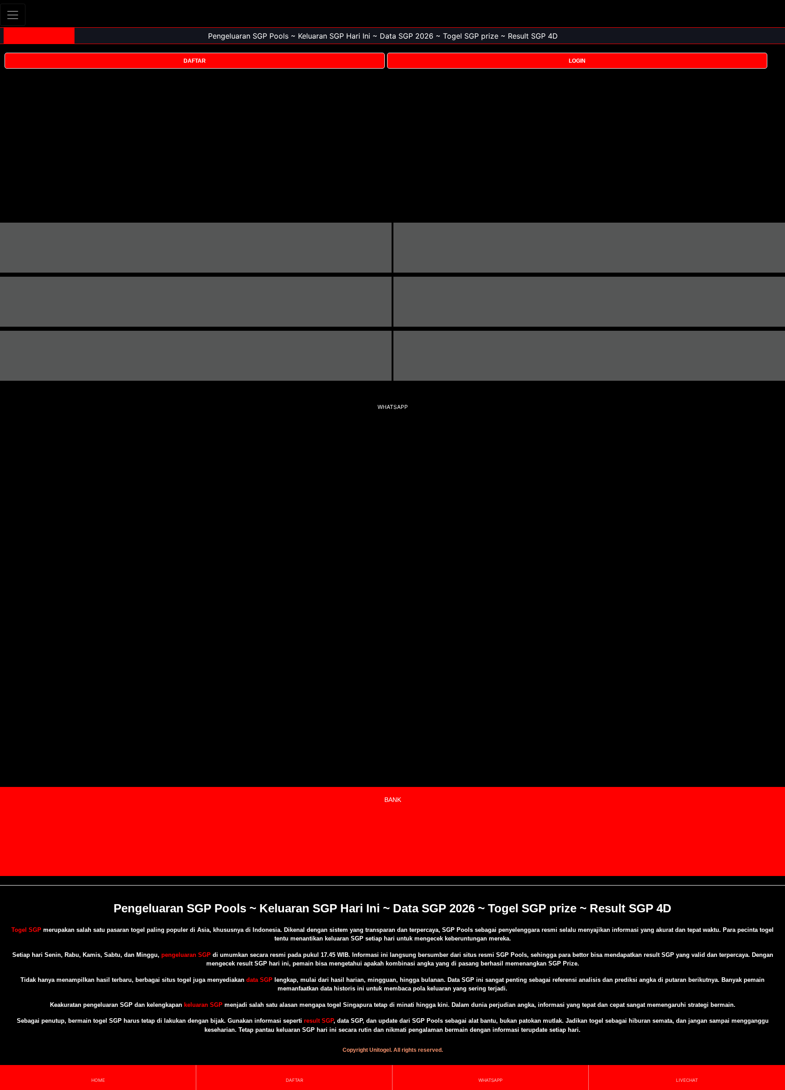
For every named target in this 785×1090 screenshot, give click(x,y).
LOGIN (577, 61)
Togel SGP (26, 929)
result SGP (318, 1020)
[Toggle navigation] (12, 15)
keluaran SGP (203, 1004)
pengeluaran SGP (186, 954)
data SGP (259, 979)
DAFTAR (195, 61)
